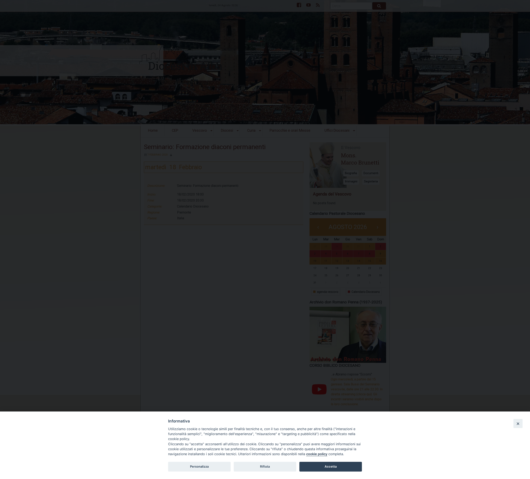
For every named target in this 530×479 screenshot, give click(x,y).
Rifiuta (265, 466)
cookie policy (316, 454)
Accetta (331, 466)
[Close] (518, 423)
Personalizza (199, 466)
